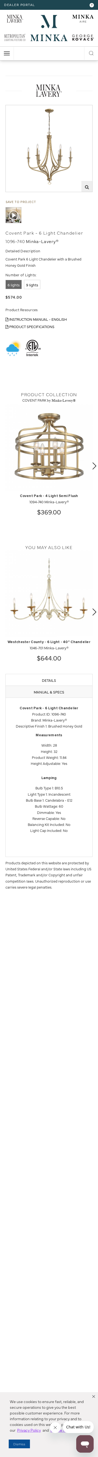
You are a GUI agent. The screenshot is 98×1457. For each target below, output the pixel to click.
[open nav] (7, 53)
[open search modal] (91, 52)
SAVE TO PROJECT (21, 202)
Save (14, 109)
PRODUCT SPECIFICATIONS (31, 326)
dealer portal (19, 4)
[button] (93, 1396)
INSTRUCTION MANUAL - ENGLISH (37, 319)
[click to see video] (13, 215)
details (49, 680)
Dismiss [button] (19, 1444)
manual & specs (49, 691)
